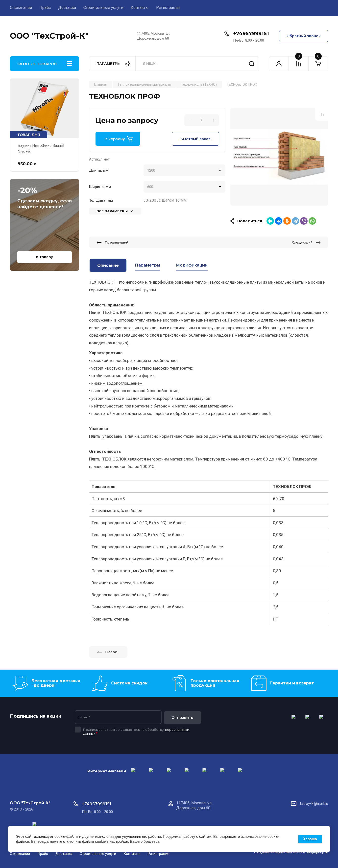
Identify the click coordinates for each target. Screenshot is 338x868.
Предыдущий (116, 242)
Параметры (147, 265)
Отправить (182, 717)
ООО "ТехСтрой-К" (49, 36)
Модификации (192, 265)
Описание (108, 265)
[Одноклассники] (287, 221)
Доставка (67, 7)
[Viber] (304, 221)
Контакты (140, 7)
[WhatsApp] (312, 221)
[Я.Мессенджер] (270, 221)
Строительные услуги (103, 7)
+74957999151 (251, 33)
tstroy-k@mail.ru (314, 803)
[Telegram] (295, 221)
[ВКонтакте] (278, 221)
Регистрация (168, 7)
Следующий (302, 242)
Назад (111, 652)
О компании (21, 7)
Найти (251, 63)
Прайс (45, 7)
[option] (279, 157)
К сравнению (321, 114)
